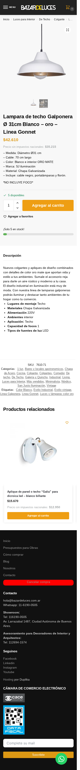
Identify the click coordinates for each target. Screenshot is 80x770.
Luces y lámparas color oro (57, 393)
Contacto (9, 575)
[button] (69, 7)
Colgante (59, 19)
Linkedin (9, 663)
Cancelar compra (38, 582)
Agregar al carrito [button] (38, 515)
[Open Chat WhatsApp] (61, 759)
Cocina (21, 373)
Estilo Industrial (43, 389)
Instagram (10, 667)
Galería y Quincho (36, 377)
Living (66, 377)
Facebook (10, 658)
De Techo (44, 19)
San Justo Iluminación (31, 385)
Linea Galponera (10, 393)
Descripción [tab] (12, 255)
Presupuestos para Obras (20, 547)
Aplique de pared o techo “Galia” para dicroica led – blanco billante (32, 494)
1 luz (20, 368)
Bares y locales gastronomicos (44, 368)
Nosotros (9, 568)
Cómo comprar (13, 554)
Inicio (6, 19)
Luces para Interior (24, 19)
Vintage (51, 385)
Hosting (8, 679)
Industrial (55, 377)
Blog (6, 561)
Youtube (8, 672)
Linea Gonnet (30, 393)
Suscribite (38, 754)
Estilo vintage (62, 389)
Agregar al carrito (48, 205)
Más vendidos (35, 381)
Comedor (59, 373)
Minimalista (53, 381)
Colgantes (45, 373)
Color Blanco (24, 389)
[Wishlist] (67, 422)
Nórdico (66, 381)
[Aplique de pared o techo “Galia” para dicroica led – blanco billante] (38, 451)
